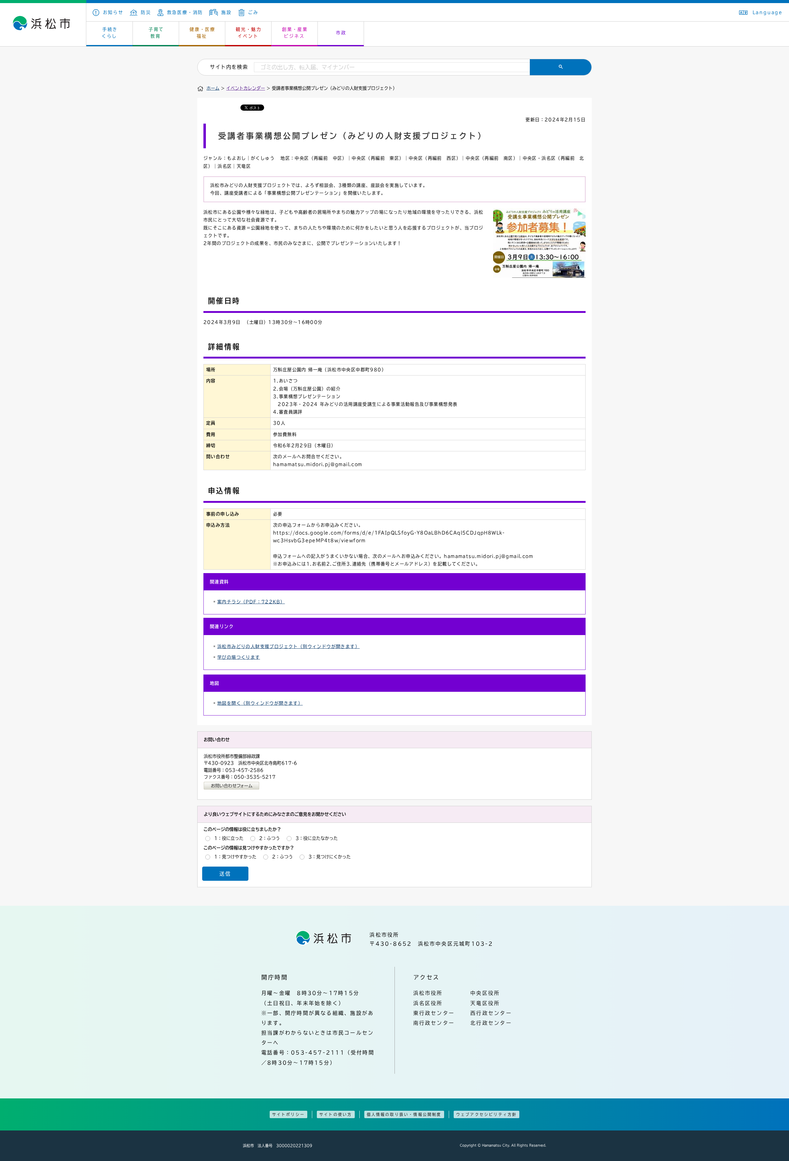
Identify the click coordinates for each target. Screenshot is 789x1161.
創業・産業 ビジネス (295, 32)
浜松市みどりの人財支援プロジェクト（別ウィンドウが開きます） (288, 646)
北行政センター (491, 1022)
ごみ (253, 12)
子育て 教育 (156, 32)
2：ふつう (269, 838)
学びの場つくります (238, 657)
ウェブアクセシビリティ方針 (486, 1114)
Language (768, 12)
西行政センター (491, 1013)
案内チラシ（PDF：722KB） (251, 602)
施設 (226, 12)
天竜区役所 (485, 1003)
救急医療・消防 (185, 12)
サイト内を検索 (229, 66)
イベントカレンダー (245, 88)
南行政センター (434, 1022)
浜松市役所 (428, 993)
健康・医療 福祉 (202, 32)
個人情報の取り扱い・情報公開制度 (404, 1114)
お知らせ (113, 12)
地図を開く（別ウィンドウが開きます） (260, 703)
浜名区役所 (428, 1003)
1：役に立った (228, 838)
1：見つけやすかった (235, 857)
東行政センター (434, 1013)
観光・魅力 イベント (249, 32)
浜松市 (43, 24)
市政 (341, 33)
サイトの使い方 (335, 1114)
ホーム (212, 88)
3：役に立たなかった (317, 838)
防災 (146, 12)
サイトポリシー (288, 1114)
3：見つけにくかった (330, 857)
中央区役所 (485, 993)
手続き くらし (110, 32)
